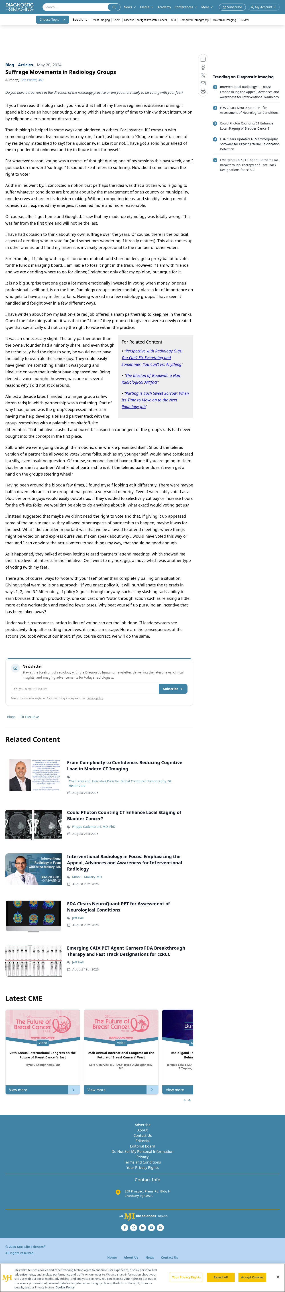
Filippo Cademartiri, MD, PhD (93, 826)
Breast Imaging (100, 20)
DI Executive (30, 717)
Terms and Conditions (142, 1162)
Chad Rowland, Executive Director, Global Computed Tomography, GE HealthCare (120, 783)
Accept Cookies (252, 1277)
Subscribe (170, 689)
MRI (173, 20)
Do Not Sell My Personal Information (142, 1151)
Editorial (143, 1140)
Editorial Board (142, 1146)
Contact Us (142, 1135)
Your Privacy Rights (142, 1167)
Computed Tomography (194, 20)
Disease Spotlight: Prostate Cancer (145, 20)
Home (112, 1257)
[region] (142, 1278)
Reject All (221, 1277)
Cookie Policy (65, 1287)
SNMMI (244, 20)
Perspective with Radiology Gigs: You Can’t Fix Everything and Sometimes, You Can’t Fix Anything (152, 357)
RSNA (117, 20)
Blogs (11, 717)
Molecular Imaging (224, 20)
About (142, 1130)
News (149, 1257)
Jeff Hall (78, 918)
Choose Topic (49, 19)
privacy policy (95, 698)
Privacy (142, 1156)
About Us (131, 1257)
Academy (164, 7)
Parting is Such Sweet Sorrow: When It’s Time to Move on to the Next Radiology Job (155, 400)
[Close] (278, 1277)
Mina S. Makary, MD (87, 877)
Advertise (143, 1124)
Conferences (184, 7)
